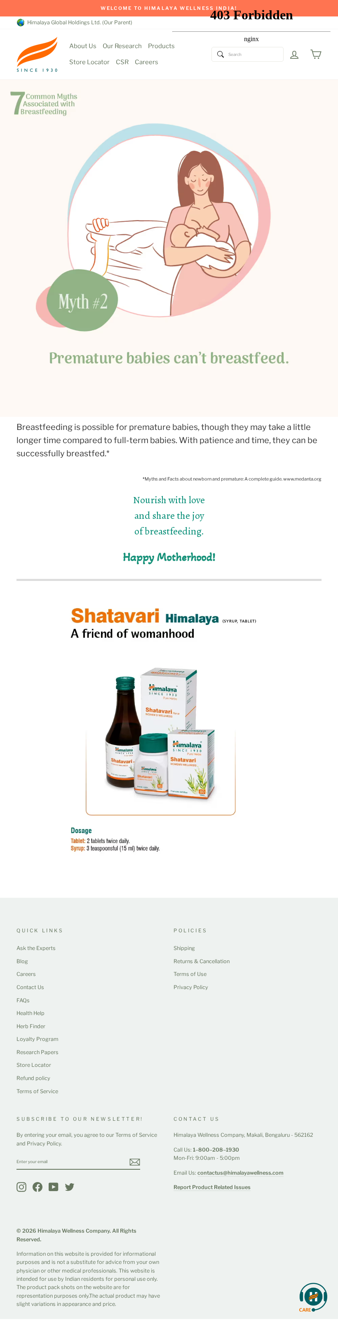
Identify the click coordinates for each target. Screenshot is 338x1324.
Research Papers (37, 1052)
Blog (22, 961)
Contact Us (30, 987)
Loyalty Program (37, 1039)
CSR (122, 62)
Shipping (184, 948)
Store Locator (89, 62)
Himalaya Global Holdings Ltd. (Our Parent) (78, 22)
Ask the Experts (36, 948)
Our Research (122, 46)
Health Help (30, 1013)
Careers (146, 62)
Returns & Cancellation (202, 961)
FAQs (23, 1000)
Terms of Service (37, 1091)
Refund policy (33, 1078)
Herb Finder (30, 1026)
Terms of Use (190, 974)
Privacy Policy (191, 987)
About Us (82, 46)
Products (161, 46)
